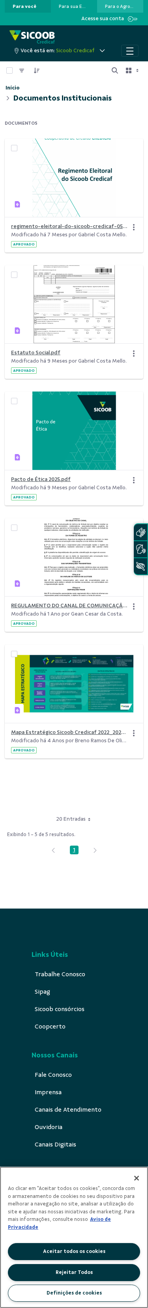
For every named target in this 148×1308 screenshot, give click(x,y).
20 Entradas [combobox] (71, 819)
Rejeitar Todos (74, 1272)
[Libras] (140, 532)
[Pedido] (36, 70)
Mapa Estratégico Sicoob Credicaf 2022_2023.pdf (69, 732)
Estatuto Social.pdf (35, 353)
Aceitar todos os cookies (74, 1251)
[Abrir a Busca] (115, 70)
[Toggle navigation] (130, 51)
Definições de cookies (74, 1293)
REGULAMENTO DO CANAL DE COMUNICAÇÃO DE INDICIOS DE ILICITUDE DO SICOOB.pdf (69, 605)
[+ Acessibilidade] (140, 566)
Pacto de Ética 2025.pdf (41, 479)
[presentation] (28, 6)
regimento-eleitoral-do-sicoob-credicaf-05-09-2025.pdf (69, 226)
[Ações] (133, 227)
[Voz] (140, 549)
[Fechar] (136, 1178)
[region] (74, 1237)
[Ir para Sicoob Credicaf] (32, 37)
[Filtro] (21, 70)
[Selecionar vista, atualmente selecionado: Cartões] (133, 70)
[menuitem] (24, 6)
